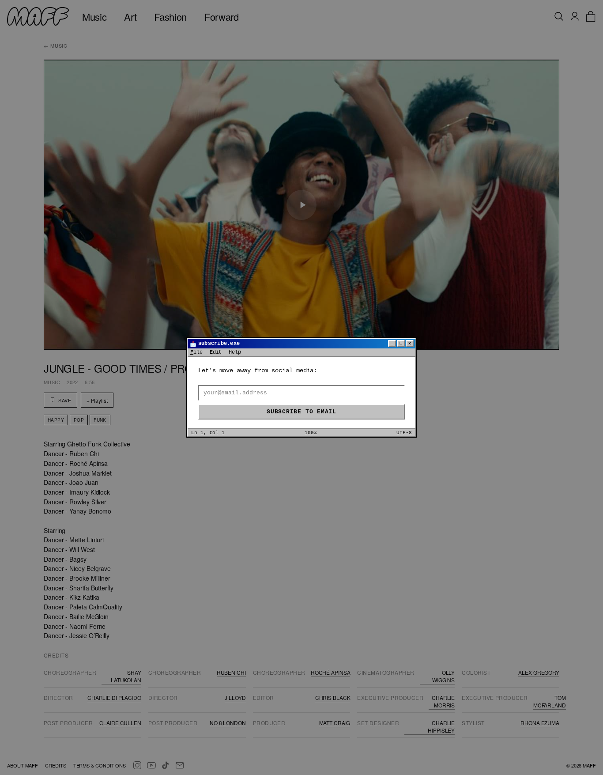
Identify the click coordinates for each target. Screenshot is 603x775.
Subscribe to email (301, 411)
